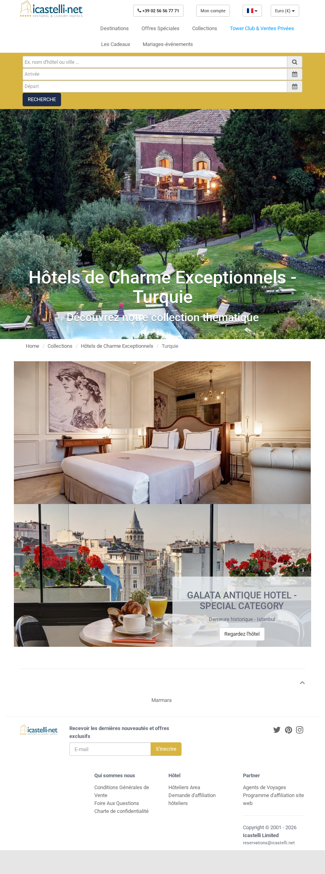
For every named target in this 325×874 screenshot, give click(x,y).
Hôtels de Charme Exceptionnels (117, 346)
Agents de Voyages (264, 787)
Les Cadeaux (115, 44)
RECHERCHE (42, 99)
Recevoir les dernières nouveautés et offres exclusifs (119, 732)
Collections (204, 28)
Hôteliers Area (184, 787)
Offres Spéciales (160, 28)
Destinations (114, 28)
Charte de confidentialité (121, 811)
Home (32, 346)
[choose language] (252, 11)
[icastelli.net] (51, 8)
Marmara (161, 700)
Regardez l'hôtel (242, 634)
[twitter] (277, 730)
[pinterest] (288, 730)
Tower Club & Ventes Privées (262, 28)
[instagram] (299, 730)
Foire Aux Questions (116, 803)
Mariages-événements (168, 44)
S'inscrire (166, 749)
